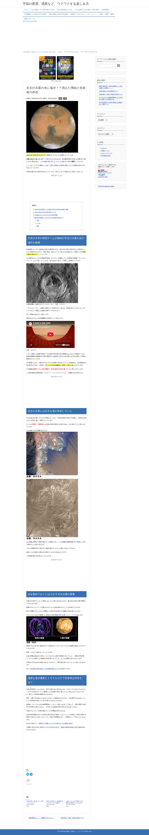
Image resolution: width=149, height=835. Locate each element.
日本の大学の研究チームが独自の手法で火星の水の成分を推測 (51, 209)
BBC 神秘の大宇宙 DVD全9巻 (58, 14)
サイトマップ (91, 14)
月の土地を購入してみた (65, 9)
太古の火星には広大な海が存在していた (45, 212)
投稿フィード (105, 150)
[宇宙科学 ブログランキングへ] (102, 171)
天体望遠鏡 (105, 9)
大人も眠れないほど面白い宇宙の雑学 (87, 9)
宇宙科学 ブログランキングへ (105, 172)
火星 (65, 98)
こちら (59, 80)
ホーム (26, 9)
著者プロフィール (29, 18)
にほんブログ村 (103, 177)
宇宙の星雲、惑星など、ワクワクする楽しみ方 (56, 4)
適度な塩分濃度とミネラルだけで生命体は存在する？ (48, 217)
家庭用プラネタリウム (78, 14)
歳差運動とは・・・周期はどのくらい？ (41, 818)
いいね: (39, 223)
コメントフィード (106, 153)
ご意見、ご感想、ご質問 (106, 14)
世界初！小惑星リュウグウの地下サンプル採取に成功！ (56, 723)
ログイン (104, 148)
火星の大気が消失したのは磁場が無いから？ (45, 668)
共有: (38, 220)
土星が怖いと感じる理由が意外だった (72, 818)
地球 (45, 161)
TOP (40, 52)
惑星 (60, 98)
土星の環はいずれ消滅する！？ (108, 91)
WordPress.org (105, 155)
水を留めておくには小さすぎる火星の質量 (45, 215)
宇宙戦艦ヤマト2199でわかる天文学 (35, 14)
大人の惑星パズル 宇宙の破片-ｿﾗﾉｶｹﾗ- (42, 9)
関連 (38, 226)
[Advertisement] (74, 36)
